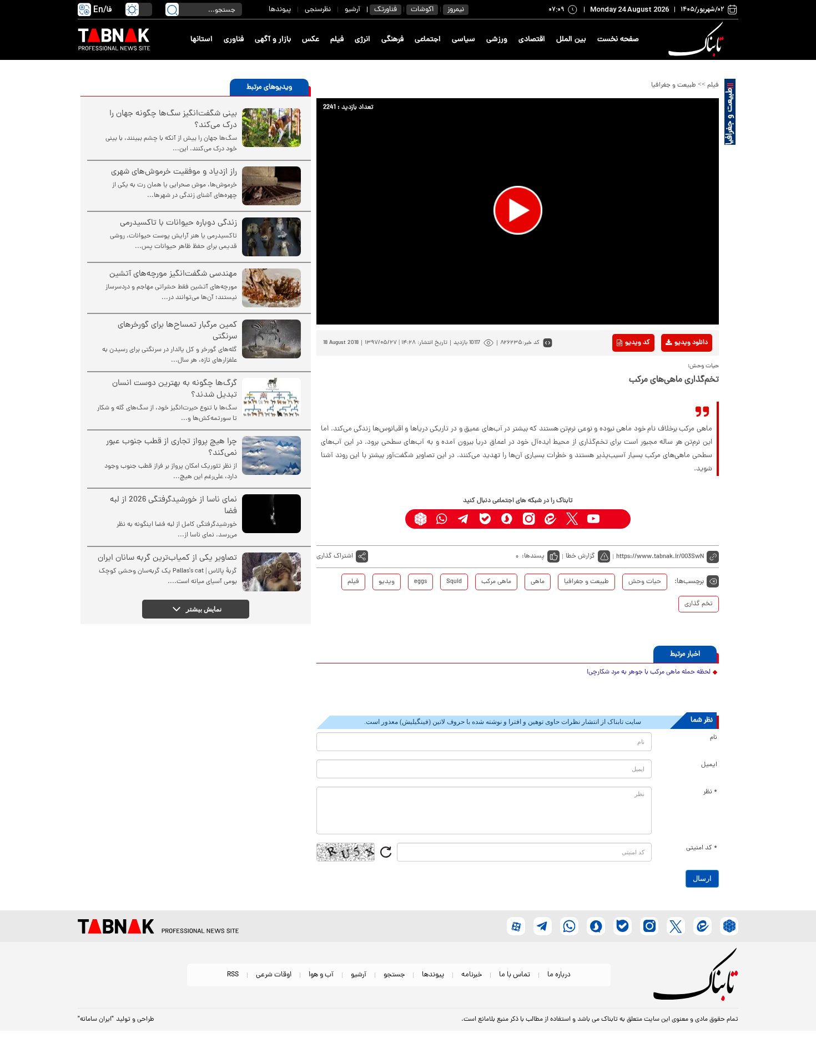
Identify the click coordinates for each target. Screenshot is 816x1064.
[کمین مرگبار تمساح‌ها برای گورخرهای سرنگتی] (271, 339)
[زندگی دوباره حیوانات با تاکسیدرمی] (271, 236)
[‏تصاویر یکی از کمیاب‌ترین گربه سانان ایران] (271, 572)
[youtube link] (594, 519)
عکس (310, 39)
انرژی (362, 39)
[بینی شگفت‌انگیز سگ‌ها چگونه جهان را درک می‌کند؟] (271, 127)
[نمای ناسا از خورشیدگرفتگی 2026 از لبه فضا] (271, 513)
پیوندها (280, 9)
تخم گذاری (698, 604)
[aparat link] (615, 519)
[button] (517, 210)
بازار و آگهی (273, 39)
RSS (233, 975)
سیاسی (463, 39)
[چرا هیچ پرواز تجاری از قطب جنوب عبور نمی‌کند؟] (271, 455)
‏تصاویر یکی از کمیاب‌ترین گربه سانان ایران (167, 558)
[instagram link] (529, 519)
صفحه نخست (618, 39)
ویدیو (387, 582)
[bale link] (485, 519)
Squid (454, 582)
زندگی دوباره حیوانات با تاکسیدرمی (178, 223)
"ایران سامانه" (96, 1020)
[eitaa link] (550, 519)
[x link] (572, 519)
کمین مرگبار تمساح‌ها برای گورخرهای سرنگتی (177, 331)
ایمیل (709, 765)
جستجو (394, 975)
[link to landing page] (697, 40)
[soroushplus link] (507, 519)
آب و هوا (321, 975)
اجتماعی (428, 39)
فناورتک (385, 9)
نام (713, 738)
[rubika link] (420, 519)
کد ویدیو (637, 343)
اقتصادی (531, 39)
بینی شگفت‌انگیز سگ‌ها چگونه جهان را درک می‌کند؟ (173, 119)
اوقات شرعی (273, 975)
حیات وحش (644, 582)
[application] (517, 211)
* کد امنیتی (701, 848)
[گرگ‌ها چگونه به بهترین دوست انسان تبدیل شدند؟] (271, 397)
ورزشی (496, 39)
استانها (201, 39)
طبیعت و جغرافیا (673, 85)
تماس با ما (514, 975)
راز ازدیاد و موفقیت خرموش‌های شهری (174, 172)
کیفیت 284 (673, 406)
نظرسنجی (318, 9)
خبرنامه (471, 975)
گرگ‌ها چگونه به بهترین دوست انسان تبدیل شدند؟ (174, 389)
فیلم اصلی (674, 372)
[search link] (172, 9)
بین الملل (571, 39)
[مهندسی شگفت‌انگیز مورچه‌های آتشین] (271, 287)
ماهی (538, 582)
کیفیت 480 (673, 389)
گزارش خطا (580, 556)
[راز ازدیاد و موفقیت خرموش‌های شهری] (271, 185)
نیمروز (455, 9)
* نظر (710, 792)
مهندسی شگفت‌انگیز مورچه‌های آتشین (173, 274)
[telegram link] (464, 519)
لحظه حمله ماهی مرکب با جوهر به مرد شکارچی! (649, 672)
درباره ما (559, 975)
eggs (420, 582)
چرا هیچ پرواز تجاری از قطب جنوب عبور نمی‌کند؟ (171, 447)
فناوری (234, 39)
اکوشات (422, 9)
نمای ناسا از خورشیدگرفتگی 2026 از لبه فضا (173, 506)
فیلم (337, 39)
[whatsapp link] (442, 519)
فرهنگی (392, 39)
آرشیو (352, 9)
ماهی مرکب (496, 582)
